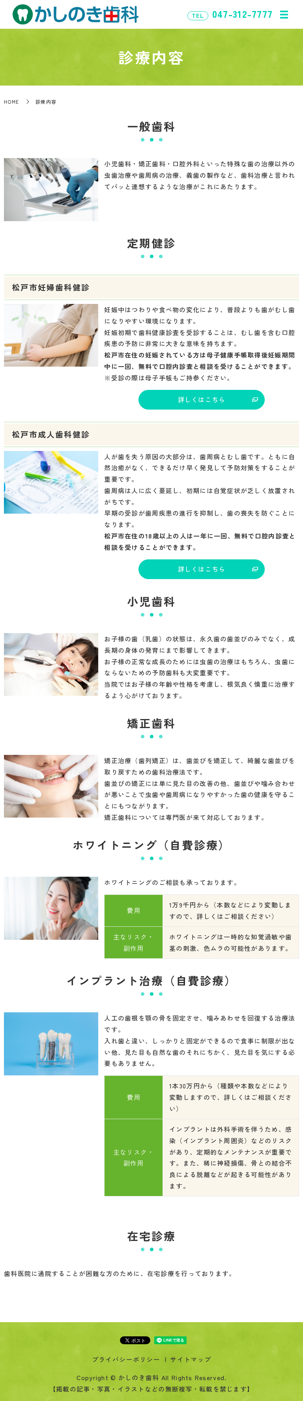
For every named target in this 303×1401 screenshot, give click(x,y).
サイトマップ (190, 1359)
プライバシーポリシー (126, 1359)
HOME (11, 101)
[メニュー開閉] (284, 15)
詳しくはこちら (202, 399)
